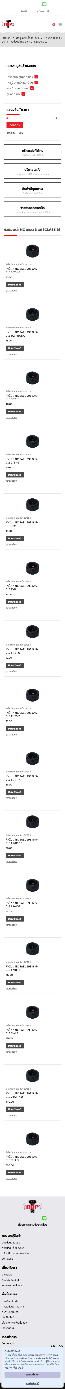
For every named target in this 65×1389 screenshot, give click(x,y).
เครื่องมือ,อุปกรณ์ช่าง (19, 77)
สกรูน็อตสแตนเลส (17, 88)
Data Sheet (14, 285)
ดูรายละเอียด (11, 290)
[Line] (44, 4)
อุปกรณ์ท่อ (13, 94)
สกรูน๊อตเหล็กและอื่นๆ (27, 38)
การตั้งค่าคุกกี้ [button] (32, 1383)
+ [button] (36, 76)
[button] (60, 24)
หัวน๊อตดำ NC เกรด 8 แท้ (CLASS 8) (18, 264)
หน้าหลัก (6, 38)
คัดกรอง (14, 125)
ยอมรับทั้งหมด (32, 1374)
